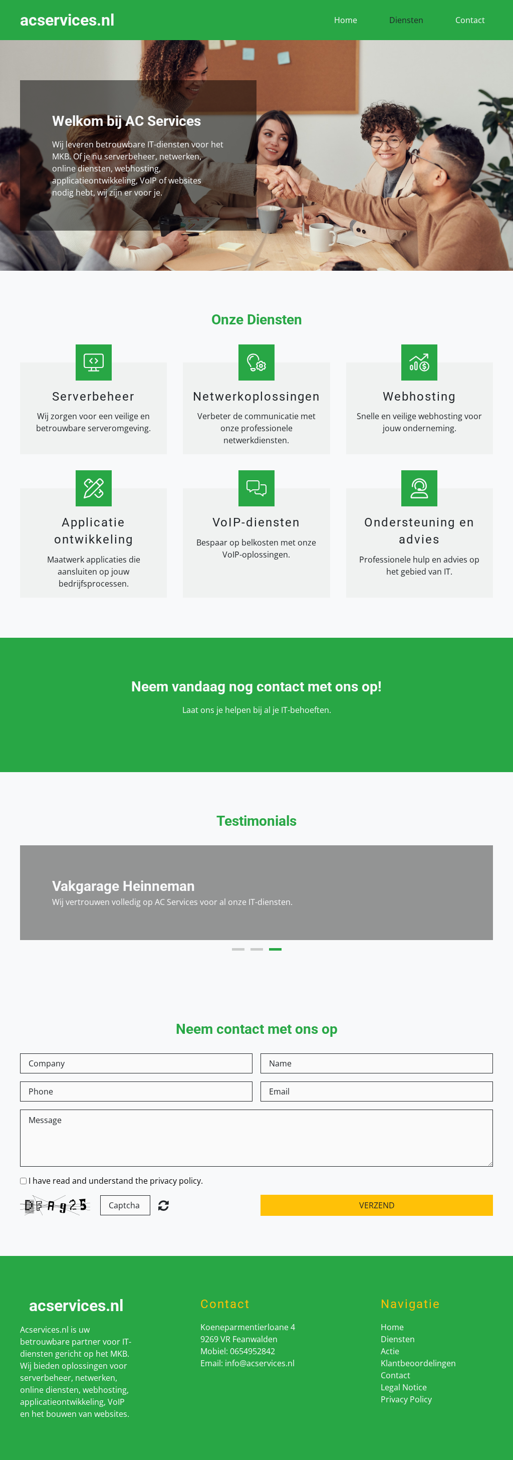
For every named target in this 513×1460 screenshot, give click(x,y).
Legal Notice (404, 1387)
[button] (38, 893)
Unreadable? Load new (163, 1205)
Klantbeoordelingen (418, 1363)
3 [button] (275, 949)
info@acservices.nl (260, 1363)
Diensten (406, 20)
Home (345, 20)
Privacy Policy (406, 1399)
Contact (470, 20)
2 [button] (256, 949)
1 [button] (238, 949)
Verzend (377, 1205)
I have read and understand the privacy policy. (116, 1180)
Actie (390, 1351)
